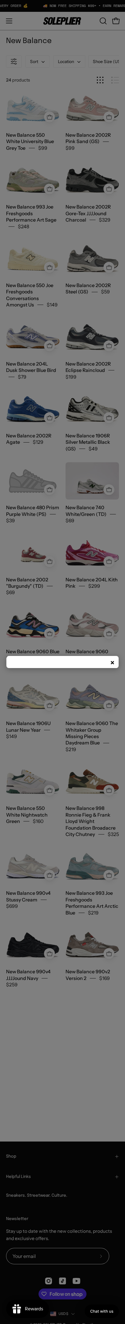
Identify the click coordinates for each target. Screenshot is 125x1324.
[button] (102, 1311)
